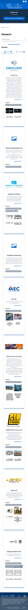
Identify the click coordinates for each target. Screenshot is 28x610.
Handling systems (18, 323)
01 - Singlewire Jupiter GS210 (9, 459)
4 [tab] (12, 118)
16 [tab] (20, 227)
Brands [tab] (9, 51)
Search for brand (6, 39)
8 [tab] (20, 118)
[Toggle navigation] (2, 6)
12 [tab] (15, 119)
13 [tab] (17, 119)
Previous (4, 112)
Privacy (9, 607)
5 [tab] (14, 118)
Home (3, 27)
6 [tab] (16, 118)
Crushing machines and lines (9, 324)
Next (23, 112)
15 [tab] (18, 227)
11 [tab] (13, 119)
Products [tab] (21, 51)
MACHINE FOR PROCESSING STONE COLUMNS (18, 395)
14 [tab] (16, 227)
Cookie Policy (15, 607)
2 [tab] (8, 118)
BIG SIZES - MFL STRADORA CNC (18, 223)
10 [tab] (11, 119)
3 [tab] (10, 118)
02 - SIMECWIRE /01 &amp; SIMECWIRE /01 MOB (18, 519)
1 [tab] (6, 118)
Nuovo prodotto (9, 579)
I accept (24, 607)
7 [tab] (18, 118)
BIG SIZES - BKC (9, 223)
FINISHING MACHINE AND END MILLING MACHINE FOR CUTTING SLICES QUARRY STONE (9, 397)
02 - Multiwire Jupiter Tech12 (18, 459)
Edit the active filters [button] (14, 44)
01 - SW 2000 (9, 517)
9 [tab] (22, 118)
